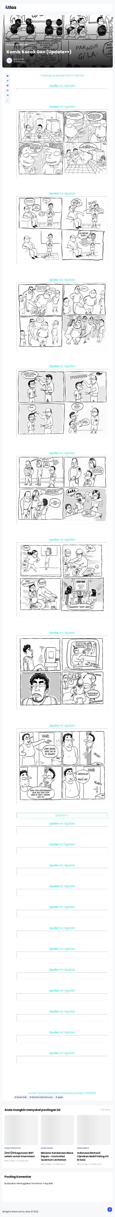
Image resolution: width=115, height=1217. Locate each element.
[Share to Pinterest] (7, 85)
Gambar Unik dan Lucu (42, 1097)
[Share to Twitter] (7, 81)
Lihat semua (106, 1110)
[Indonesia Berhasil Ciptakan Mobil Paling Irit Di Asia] (94, 1130)
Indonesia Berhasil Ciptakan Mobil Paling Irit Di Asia (93, 1156)
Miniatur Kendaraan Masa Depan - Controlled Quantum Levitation (57, 1156)
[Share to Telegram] (7, 95)
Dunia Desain (47, 1148)
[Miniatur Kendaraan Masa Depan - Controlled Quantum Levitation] (57, 1130)
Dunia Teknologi (12, 1148)
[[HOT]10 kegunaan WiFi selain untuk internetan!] (21, 1130)
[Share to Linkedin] (7, 90)
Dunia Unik (23, 44)
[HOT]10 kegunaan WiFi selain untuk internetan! (19, 1154)
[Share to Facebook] (7, 76)
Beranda (10, 44)
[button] (7, 100)
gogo (60, 1097)
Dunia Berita (83, 1148)
